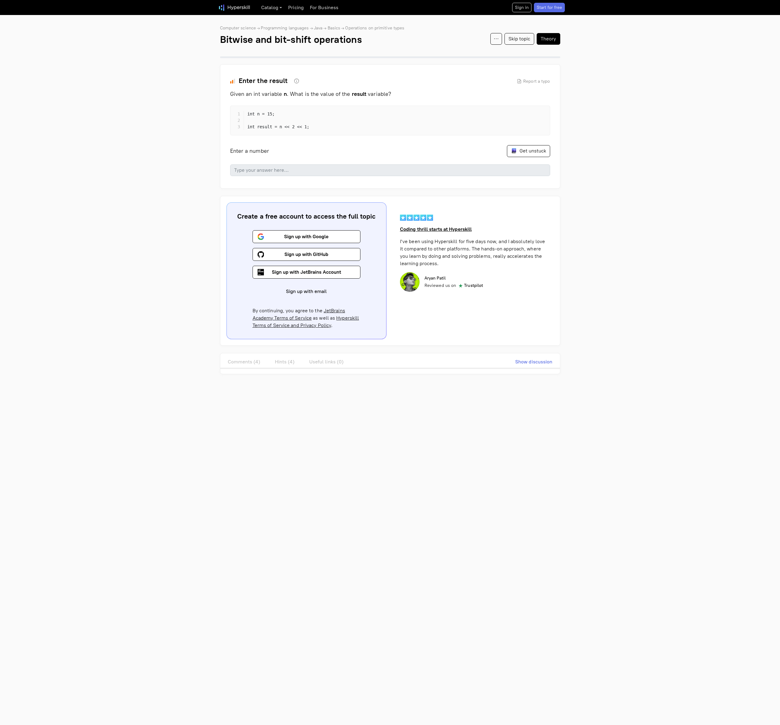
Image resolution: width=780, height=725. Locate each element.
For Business (324, 7)
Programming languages (285, 28)
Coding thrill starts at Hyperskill (436, 229)
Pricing (296, 7)
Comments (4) (244, 362)
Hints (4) (285, 362)
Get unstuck (532, 151)
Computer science (238, 28)
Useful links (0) (326, 362)
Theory (548, 39)
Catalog (270, 7)
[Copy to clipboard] (540, 116)
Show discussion (534, 362)
